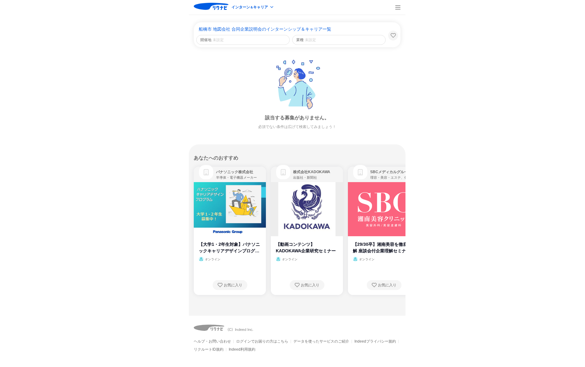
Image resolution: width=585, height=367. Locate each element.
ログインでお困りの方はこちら (262, 341)
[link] (206, 172)
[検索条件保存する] (393, 36)
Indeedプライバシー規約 (375, 341)
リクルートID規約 (208, 349)
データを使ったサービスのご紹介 (321, 341)
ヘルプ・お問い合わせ (212, 341)
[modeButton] (253, 7)
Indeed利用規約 (242, 349)
